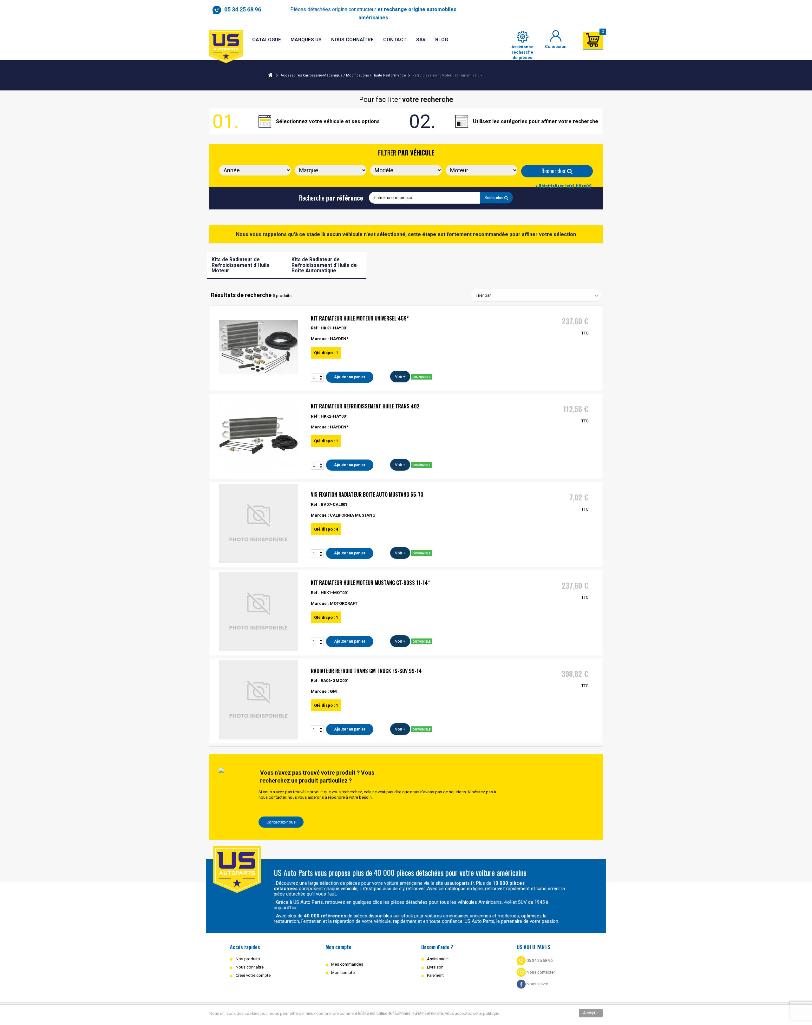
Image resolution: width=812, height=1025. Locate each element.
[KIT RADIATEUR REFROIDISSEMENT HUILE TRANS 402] (258, 435)
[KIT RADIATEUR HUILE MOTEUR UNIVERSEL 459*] (258, 347)
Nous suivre (537, 984)
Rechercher (554, 171)
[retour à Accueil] (270, 75)
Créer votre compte (253, 975)
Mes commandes (347, 964)
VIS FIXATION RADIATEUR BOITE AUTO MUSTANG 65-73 (367, 494)
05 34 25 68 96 (539, 960)
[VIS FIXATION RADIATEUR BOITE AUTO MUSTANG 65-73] (258, 523)
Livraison (435, 967)
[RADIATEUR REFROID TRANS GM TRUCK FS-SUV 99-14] (258, 699)
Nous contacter (540, 972)
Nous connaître (250, 967)
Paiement (435, 975)
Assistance (437, 958)
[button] (420, 40)
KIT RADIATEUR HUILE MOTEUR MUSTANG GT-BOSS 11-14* (370, 582)
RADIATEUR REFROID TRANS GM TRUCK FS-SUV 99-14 (366, 671)
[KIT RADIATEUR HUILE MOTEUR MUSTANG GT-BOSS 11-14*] (258, 611)
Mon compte (343, 972)
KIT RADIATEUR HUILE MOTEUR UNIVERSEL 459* (360, 318)
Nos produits (248, 958)
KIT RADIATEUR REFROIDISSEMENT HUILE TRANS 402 (365, 406)
